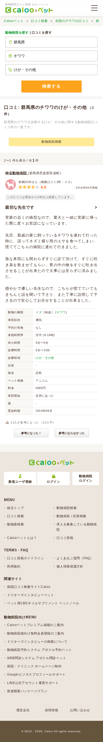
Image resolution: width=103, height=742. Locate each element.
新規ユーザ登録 (20, 482)
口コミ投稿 (65, 538)
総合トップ (15, 508)
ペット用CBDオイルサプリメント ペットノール (43, 603)
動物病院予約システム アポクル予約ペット (39, 650)
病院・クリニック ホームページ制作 (34, 666)
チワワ (61, 312)
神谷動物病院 (16, 173)
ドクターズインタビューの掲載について (37, 641)
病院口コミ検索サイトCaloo (28, 587)
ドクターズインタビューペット (30, 595)
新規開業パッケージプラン (27, 691)
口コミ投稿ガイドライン (25, 558)
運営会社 (23, 710)
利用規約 (14, 566)
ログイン (53, 482)
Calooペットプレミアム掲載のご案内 (35, 625)
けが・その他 (45, 357)
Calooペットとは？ (22, 538)
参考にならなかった (72, 433)
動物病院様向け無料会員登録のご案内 (35, 633)
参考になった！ (31, 433)
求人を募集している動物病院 (77, 526)
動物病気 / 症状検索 (71, 516)
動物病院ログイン (85, 478)
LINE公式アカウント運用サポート (33, 683)
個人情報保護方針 (70, 566)
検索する (51, 86)
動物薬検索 (15, 524)
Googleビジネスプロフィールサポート (36, 674)
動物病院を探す (17, 32)
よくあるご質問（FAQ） (75, 558)
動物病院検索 (51, 142)
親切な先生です (19, 207)
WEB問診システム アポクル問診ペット (36, 658)
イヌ (39, 312)
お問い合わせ (80, 710)
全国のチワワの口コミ (72, 21)
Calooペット (14, 21)
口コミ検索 (39, 21)
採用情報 (51, 710)
